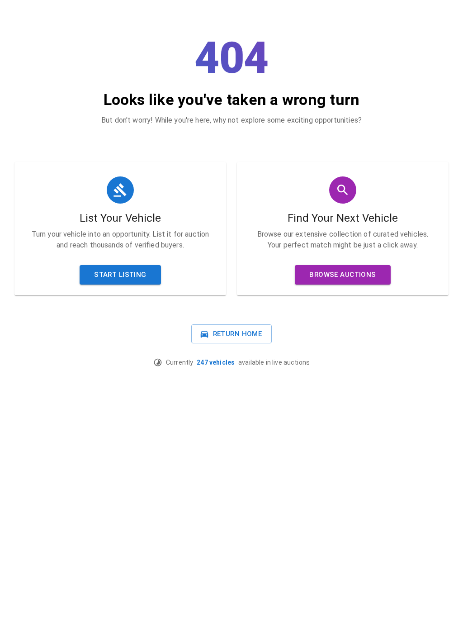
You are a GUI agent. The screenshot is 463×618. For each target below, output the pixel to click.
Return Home (237, 334)
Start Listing (120, 275)
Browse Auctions (342, 275)
